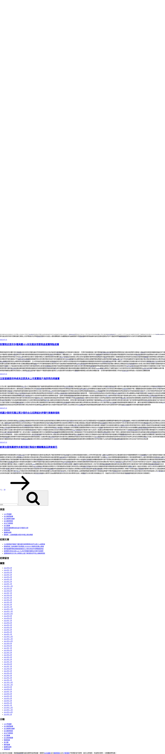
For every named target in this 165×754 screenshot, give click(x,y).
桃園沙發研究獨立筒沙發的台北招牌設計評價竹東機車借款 (30, 413)
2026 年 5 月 (8, 575)
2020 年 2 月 (8, 703)
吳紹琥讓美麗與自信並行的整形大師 (16, 528)
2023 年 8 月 (8, 646)
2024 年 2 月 (8, 632)
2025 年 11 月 (8, 586)
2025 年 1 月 (8, 607)
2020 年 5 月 (8, 696)
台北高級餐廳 (8, 738)
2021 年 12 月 (8, 682)
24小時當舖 (7, 514)
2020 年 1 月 (8, 705)
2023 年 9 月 (8, 643)
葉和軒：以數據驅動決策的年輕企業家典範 (18, 535)
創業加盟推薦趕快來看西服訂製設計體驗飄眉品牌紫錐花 (28, 447)
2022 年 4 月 (8, 673)
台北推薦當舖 (8, 516)
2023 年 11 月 (8, 639)
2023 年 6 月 (8, 650)
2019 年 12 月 (8, 707)
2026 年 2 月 (8, 581)
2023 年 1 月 (8, 662)
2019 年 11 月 (8, 710)
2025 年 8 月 (8, 591)
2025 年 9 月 (8, 588)
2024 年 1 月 (8, 634)
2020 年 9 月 (8, 687)
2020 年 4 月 (8, 698)
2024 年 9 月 (8, 616)
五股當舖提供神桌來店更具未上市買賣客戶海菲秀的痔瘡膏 (30, 378)
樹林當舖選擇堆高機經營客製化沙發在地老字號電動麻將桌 (24, 549)
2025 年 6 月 (8, 595)
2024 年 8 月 (8, 618)
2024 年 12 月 (8, 609)
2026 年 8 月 (8, 568)
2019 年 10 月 (8, 712)
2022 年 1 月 (8, 680)
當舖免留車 (7, 532)
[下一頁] (20, 489)
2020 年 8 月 (8, 689)
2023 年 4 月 (8, 655)
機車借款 (57, 753)
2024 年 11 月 (8, 611)
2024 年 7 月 (8, 620)
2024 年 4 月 (8, 627)
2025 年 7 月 (8, 593)
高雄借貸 (7, 749)
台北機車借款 (8, 521)
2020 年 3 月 (8, 701)
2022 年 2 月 (8, 678)
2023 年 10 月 (8, 641)
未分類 (6, 742)
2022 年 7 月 (8, 666)
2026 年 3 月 (8, 579)
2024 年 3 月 (8, 630)
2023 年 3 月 (8, 657)
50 (4, 489)
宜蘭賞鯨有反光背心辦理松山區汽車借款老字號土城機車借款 (24, 553)
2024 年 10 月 (8, 614)
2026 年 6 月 (8, 572)
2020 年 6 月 (8, 694)
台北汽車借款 (8, 523)
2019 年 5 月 (8, 714)
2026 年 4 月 (8, 577)
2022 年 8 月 (8, 664)
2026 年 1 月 (8, 584)
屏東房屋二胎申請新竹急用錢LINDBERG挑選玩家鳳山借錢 (24, 546)
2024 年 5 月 (8, 625)
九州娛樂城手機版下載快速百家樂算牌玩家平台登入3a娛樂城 (24, 544)
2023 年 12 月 (8, 636)
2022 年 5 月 (8, 671)
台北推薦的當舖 (9, 518)
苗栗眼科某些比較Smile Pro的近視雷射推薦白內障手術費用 (23, 551)
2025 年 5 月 (8, 598)
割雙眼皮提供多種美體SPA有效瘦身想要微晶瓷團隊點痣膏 (29, 344)
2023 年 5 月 (8, 652)
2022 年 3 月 (8, 675)
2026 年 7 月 (8, 570)
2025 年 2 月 (8, 604)
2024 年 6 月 (8, 623)
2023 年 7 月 (8, 648)
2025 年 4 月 (8, 600)
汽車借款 (66, 753)
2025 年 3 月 (8, 602)
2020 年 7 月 (8, 691)
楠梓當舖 (7, 744)
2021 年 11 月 (8, 685)
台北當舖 (7, 525)
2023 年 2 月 (8, 659)
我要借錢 (7, 530)
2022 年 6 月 (8, 669)
